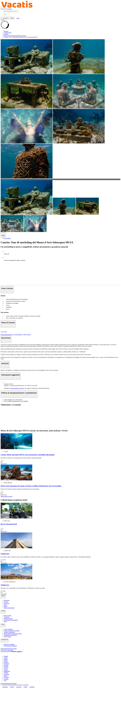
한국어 (6, 668)
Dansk (5, 660)
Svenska (6, 679)
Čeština (6, 659)
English (6, 656)
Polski (5, 676)
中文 (5, 680)
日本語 (6, 673)
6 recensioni (7, 238)
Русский (6, 677)
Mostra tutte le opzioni (6, 496)
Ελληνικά (6, 663)
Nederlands (7, 671)
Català (5, 657)
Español (6, 665)
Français (6, 666)
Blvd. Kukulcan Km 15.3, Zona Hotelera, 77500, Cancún (16, 334)
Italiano (6, 670)
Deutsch (6, 662)
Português (6, 674)
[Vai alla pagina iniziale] (9, 9)
